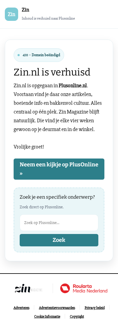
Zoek (59, 240)
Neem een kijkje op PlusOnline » (59, 169)
